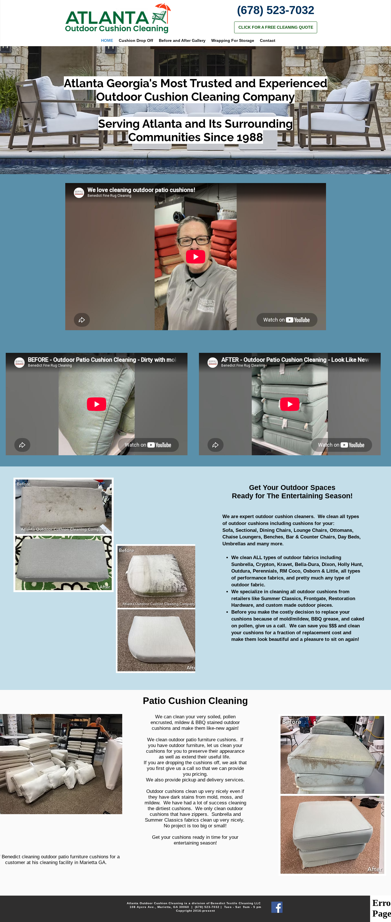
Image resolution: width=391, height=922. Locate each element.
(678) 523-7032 (207, 907)
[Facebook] (277, 907)
